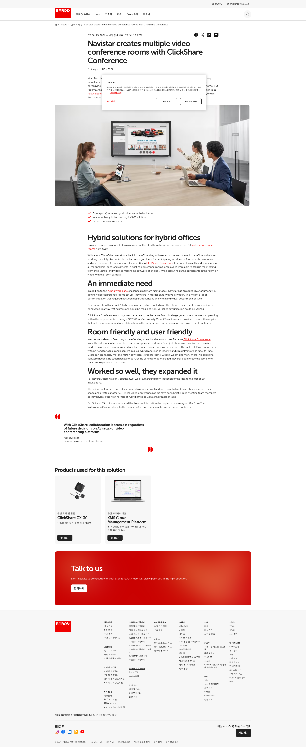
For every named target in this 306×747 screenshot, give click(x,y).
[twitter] (202, 35)
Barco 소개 (132, 14)
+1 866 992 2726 (106, 715)
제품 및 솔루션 (83, 14)
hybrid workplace (118, 290)
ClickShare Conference (159, 263)
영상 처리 (133, 685)
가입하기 (243, 732)
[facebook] (196, 35)
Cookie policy (115, 93)
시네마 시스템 (110, 667)
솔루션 (182, 622)
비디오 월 (108, 692)
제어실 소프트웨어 (137, 669)
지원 (119, 14)
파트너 (146, 14)
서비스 (157, 639)
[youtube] (82, 732)
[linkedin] (209, 35)
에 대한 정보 (234, 643)
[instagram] (57, 732)
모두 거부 (167, 101)
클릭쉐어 (108, 622)
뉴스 (98, 14)
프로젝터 (108, 647)
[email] (216, 35)
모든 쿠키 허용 (191, 101)
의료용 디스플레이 (137, 622)
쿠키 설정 (111, 101)
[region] (154, 92)
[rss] (76, 732)
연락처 (108, 14)
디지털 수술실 (160, 622)
